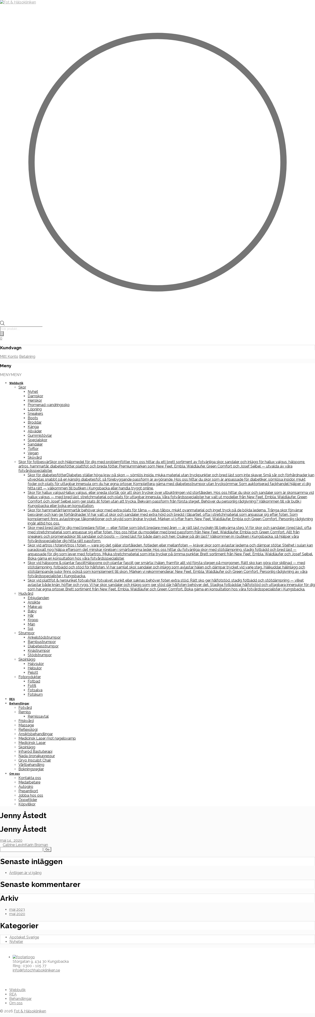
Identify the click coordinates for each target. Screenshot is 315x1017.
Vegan (33, 453)
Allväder (35, 431)
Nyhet (33, 391)
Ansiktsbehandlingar (35, 734)
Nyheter (16, 941)
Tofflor (33, 448)
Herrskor (35, 400)
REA (12, 699)
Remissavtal (38, 716)
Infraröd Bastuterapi (35, 751)
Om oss (14, 773)
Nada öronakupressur (36, 756)
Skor (22, 387)
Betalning (27, 356)
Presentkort (28, 791)
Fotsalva (35, 690)
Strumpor (26, 633)
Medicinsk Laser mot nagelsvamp (47, 738)
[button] (11, 375)
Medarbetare (29, 782)
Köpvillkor (27, 804)
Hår (31, 615)
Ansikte (34, 602)
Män (31, 624)
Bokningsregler (31, 769)
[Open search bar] (2, 324)
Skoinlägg (26, 659)
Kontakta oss (29, 778)
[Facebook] (4, 978)
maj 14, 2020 (11, 840)
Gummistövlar (40, 435)
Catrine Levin (14, 845)
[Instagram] (8, 978)
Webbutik (16, 383)
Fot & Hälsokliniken (30, 1011)
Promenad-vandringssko (49, 405)
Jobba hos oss (30, 795)
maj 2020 (17, 914)
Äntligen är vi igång (25, 873)
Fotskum (35, 694)
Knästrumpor (39, 650)
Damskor (35, 396)
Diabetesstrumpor (43, 646)
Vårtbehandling (31, 764)
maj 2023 (17, 909)
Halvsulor (36, 664)
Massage (26, 725)
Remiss (24, 712)
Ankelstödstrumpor (44, 637)
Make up (35, 606)
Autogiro (25, 786)
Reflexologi (28, 729)
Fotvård (25, 707)
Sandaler (35, 444)
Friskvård (26, 721)
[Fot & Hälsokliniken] (18, 2)
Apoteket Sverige (24, 937)
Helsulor (35, 668)
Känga (33, 427)
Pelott (33, 672)
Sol (30, 628)
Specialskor (37, 440)
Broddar (35, 422)
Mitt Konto (9, 356)
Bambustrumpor (42, 642)
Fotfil (32, 685)
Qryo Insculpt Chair (34, 760)
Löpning (35, 409)
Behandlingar (19, 703)
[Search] (2, 333)
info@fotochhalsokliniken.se (36, 970)
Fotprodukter (29, 677)
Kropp (33, 620)
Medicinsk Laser (32, 743)
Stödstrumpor (40, 655)
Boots (33, 418)
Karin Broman (36, 845)
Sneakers (35, 413)
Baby (32, 611)
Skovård (35, 457)
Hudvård (25, 593)
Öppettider (27, 800)
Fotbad (34, 681)
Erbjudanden (38, 598)
